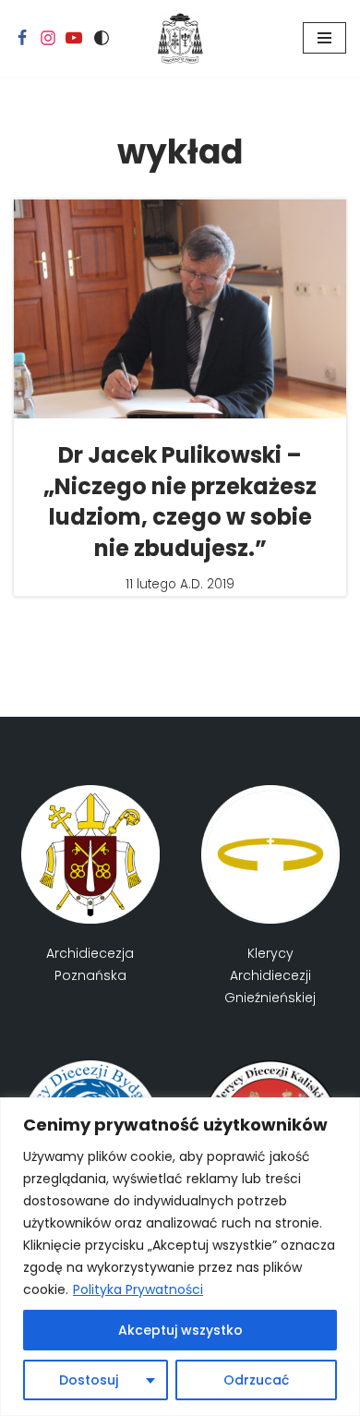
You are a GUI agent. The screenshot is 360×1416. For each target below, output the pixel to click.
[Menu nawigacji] (324, 38)
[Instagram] (48, 38)
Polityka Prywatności (138, 1289)
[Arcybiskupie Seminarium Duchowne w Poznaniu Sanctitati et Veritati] (180, 38)
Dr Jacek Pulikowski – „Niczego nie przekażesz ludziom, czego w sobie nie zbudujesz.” (180, 501)
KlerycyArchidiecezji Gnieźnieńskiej (270, 975)
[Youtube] (74, 38)
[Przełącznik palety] (101, 37)
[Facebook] (22, 38)
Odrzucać (256, 1380)
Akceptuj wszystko (180, 1330)
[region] (180, 1256)
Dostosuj (88, 1380)
